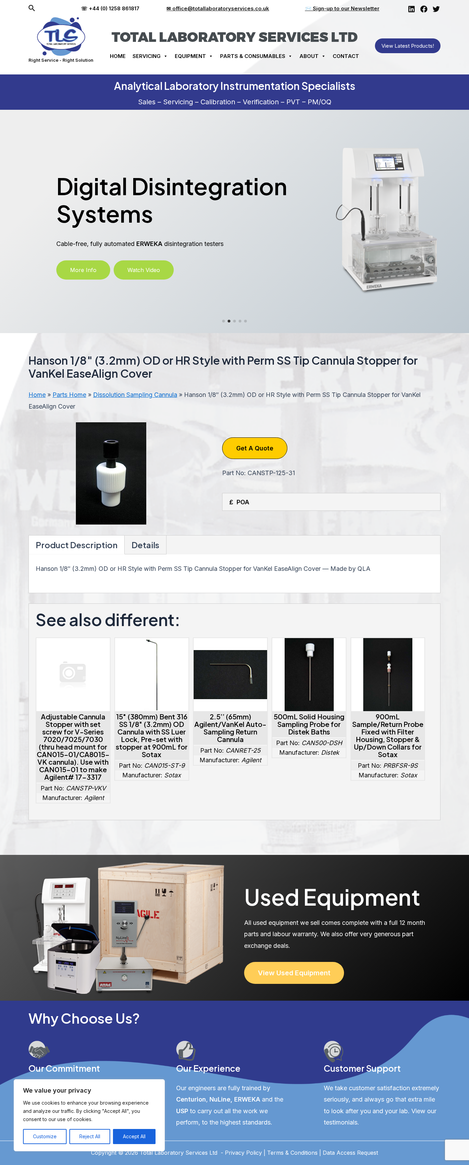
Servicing (147, 56)
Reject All (89, 1136)
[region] (89, 1115)
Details (145, 545)
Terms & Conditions (292, 1152)
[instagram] (411, 9)
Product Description (76, 545)
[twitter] (436, 9)
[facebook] (424, 9)
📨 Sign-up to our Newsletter (342, 8)
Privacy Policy (243, 1152)
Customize (45, 1136)
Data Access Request (350, 1152)
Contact (346, 56)
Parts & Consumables (252, 56)
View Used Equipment (294, 973)
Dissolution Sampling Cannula (135, 394)
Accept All (134, 1136)
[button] (83, 270)
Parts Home (69, 394)
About (309, 56)
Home (118, 56)
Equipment (190, 56)
